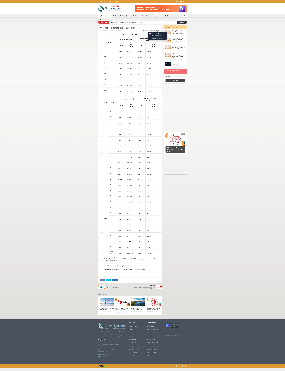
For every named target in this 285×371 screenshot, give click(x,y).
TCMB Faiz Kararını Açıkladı (113, 287)
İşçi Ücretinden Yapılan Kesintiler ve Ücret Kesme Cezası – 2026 (178, 47)
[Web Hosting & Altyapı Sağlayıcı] (103, 366)
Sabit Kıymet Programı (152, 339)
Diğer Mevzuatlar (139, 16)
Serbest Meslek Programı (153, 336)
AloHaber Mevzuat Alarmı (153, 359)
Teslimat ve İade (170, 334)
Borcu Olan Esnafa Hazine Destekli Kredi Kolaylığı (153, 308)
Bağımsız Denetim (133, 352)
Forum (100, 1)
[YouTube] (183, 1)
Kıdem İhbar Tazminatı (152, 349)
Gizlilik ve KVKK (170, 332)
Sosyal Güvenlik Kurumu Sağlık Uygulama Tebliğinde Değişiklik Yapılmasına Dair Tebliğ (133, 22)
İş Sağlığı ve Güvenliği (134, 346)
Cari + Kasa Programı (152, 346)
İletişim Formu (102, 356)
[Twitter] (176, 1)
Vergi (116, 16)
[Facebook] (179, 1)
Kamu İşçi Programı (151, 352)
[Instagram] (186, 1)
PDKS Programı (150, 355)
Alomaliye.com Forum (134, 359)
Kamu (129, 16)
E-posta (151, 30)
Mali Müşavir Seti (151, 326)
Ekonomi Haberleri (106, 16)
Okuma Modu (158, 30)
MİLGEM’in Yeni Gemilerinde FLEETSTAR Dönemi (107, 308)
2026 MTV (131, 329)
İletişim (116, 1)
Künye (108, 356)
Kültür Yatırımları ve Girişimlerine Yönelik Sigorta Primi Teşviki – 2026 (177, 56)
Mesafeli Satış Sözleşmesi (173, 335)
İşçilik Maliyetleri (132, 342)
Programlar (160, 16)
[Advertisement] (175, 107)
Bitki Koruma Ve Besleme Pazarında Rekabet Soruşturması (121, 309)
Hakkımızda (110, 1)
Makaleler (150, 16)
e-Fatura (131, 333)
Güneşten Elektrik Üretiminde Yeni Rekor (136, 308)
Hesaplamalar (105, 19)
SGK (123, 16)
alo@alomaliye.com (103, 354)
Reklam (105, 1)
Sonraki (152, 285)
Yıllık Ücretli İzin (132, 339)
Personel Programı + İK (152, 329)
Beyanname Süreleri (134, 349)
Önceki (108, 285)
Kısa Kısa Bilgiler (132, 355)
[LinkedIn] (181, 1)
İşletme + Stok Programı (152, 342)
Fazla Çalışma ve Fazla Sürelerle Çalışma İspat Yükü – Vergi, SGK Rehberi (178, 32)
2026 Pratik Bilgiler (176, 63)
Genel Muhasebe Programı (153, 333)
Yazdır (145, 30)
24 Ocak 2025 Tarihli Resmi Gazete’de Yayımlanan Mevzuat (144, 287)
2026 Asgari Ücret (133, 326)
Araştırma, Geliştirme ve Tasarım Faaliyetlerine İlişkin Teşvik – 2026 (178, 40)
